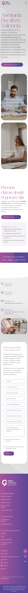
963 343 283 (8, 285)
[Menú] (26, 3)
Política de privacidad (14, 586)
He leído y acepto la (13, 440)
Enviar (7, 453)
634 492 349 (8, 294)
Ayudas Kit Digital (11, 587)
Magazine (20, 446)
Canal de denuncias (21, 587)
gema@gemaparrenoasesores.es (14, 303)
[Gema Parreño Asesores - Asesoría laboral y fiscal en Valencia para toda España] (9, 3)
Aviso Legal (5, 586)
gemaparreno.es (5, 578)
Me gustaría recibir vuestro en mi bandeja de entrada (15, 447)
